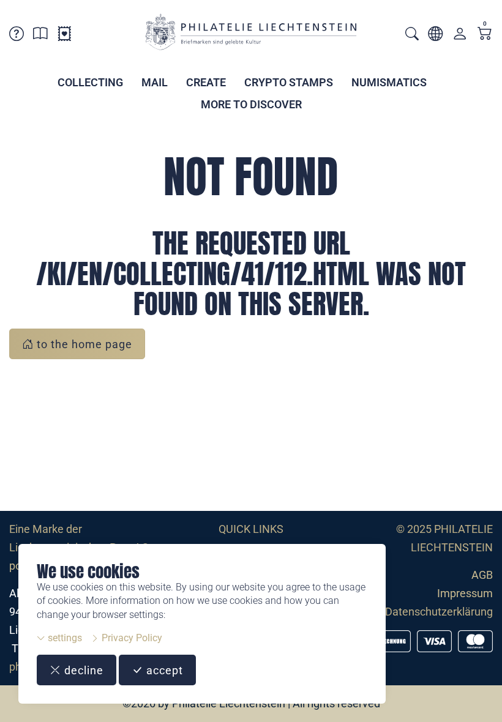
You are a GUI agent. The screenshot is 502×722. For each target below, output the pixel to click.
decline (82, 670)
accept (163, 670)
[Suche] (412, 35)
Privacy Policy (130, 638)
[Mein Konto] (460, 36)
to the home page (83, 344)
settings (63, 638)
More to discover (251, 104)
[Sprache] (435, 36)
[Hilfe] (16, 36)
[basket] (485, 34)
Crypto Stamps (288, 82)
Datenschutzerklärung (439, 611)
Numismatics (389, 82)
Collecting (90, 82)
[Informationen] (40, 36)
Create (206, 82)
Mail (154, 82)
